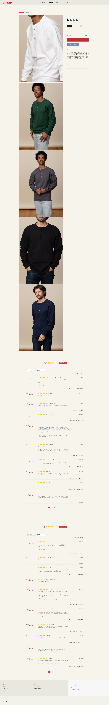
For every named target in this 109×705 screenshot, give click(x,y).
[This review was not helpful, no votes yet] (81, 388)
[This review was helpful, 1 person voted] (79, 478)
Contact (4, 686)
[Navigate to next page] (63, 507)
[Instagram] (6, 701)
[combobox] (41, 370)
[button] (56, 2)
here (81, 58)
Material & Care (71, 64)
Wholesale (35, 691)
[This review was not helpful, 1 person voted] (81, 478)
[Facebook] (3, 701)
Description (70, 49)
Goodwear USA (101, 698)
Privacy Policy (5, 691)
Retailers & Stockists (37, 690)
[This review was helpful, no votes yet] (79, 388)
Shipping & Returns (6, 690)
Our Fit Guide (36, 686)
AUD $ (5, 698)
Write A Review (63, 362)
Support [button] (5, 683)
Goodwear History (37, 684)
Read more (41, 432)
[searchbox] (30, 370)
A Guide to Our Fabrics (38, 688)
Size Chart (69, 35)
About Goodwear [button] (38, 683)
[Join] (105, 689)
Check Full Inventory (73, 44)
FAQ (3, 684)
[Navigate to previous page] (46, 507)
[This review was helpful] (79, 399)
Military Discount (6, 688)
